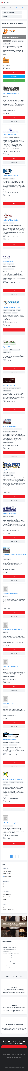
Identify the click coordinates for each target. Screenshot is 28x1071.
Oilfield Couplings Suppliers (9, 949)
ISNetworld (7, 896)
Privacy (19, 1057)
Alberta (12, 7)
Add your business (14, 1047)
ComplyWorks (7, 894)
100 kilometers (7, 873)
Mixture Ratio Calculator (18, 1054)
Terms (15, 1057)
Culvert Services (7, 965)
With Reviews (7, 907)
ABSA (5, 884)
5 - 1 (5, 200)
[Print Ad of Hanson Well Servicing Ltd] (6, 59)
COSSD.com (4, 7)
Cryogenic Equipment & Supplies (10, 963)
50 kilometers (7, 871)
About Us (9, 1054)
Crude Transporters (7, 961)
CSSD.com (5, 3)
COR (5, 886)
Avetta (5, 899)
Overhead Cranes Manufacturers (11, 955)
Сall (14, 72)
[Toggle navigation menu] (26, 2)
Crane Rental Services (8, 957)
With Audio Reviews (9, 909)
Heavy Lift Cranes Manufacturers (11, 953)
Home (4, 1054)
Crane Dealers (6, 959)
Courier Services (7, 951)
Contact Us (10, 1057)
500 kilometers (7, 876)
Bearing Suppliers (7, 967)
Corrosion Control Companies (10, 947)
